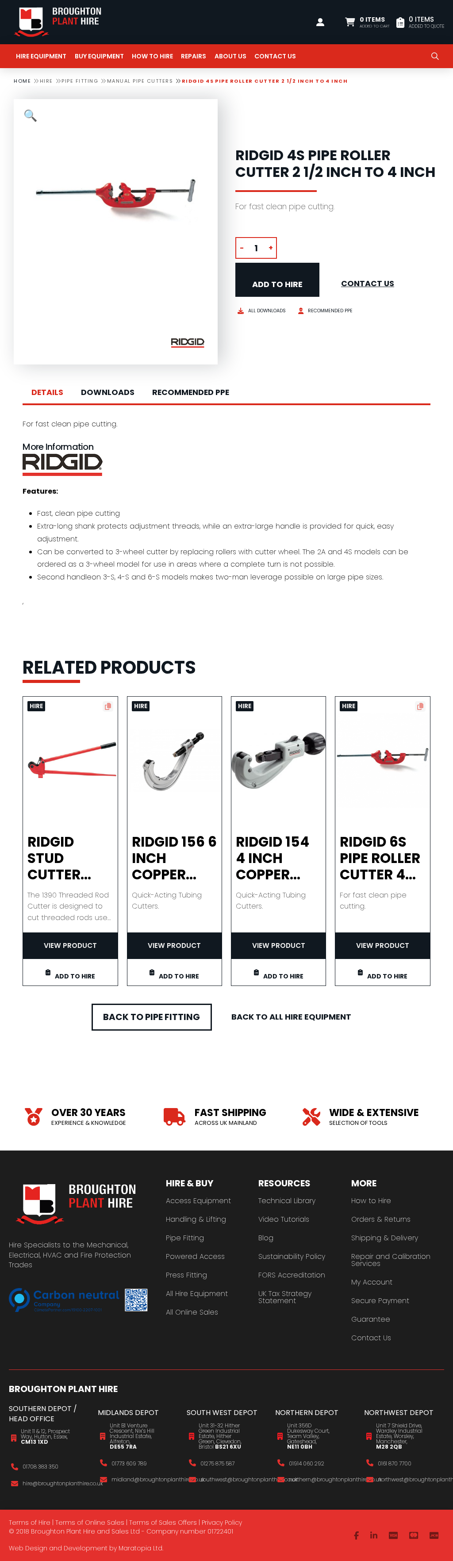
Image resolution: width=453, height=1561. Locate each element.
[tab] (47, 392)
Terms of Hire (29, 1522)
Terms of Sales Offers (163, 1522)
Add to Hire (277, 284)
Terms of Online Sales (89, 1522)
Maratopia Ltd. (141, 1548)
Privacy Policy (222, 1522)
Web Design (28, 1548)
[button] (367, 22)
